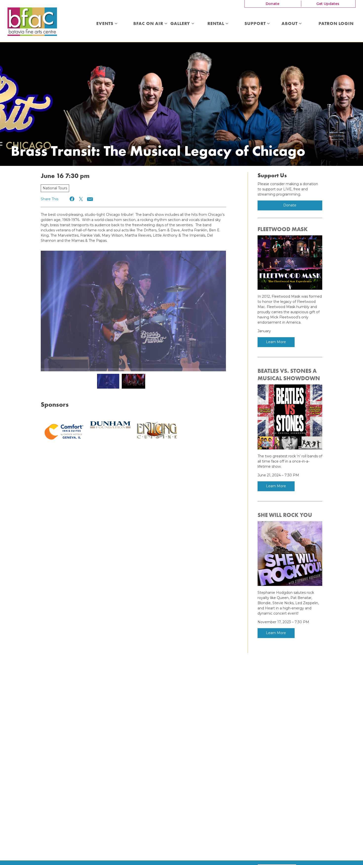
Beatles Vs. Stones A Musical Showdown (289, 374)
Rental (216, 24)
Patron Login (336, 24)
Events (105, 24)
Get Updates (327, 3)
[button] (72, 199)
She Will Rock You (285, 515)
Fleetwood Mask (283, 229)
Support (255, 24)
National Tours (55, 188)
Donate (272, 3)
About (290, 24)
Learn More (276, 342)
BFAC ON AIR (148, 24)
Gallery (180, 24)
